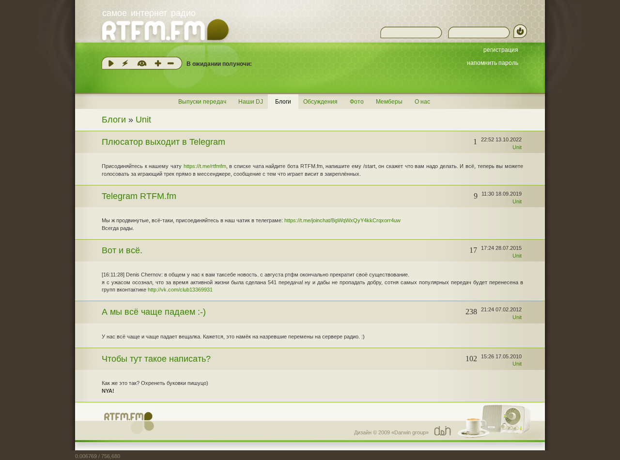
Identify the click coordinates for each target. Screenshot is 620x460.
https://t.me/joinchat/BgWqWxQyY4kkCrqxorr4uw (342, 220)
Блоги (283, 101)
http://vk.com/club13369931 (180, 289)
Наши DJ (250, 101)
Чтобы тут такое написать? (156, 359)
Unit (143, 119)
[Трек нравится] (158, 63)
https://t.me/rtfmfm (205, 166)
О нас (422, 101)
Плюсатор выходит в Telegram (163, 142)
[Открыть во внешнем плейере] (125, 63)
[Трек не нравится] (170, 63)
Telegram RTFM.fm (139, 196)
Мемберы (389, 101)
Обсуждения (320, 101)
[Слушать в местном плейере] (111, 63)
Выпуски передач (202, 101)
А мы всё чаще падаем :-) (154, 312)
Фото (357, 101)
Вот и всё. (122, 250)
